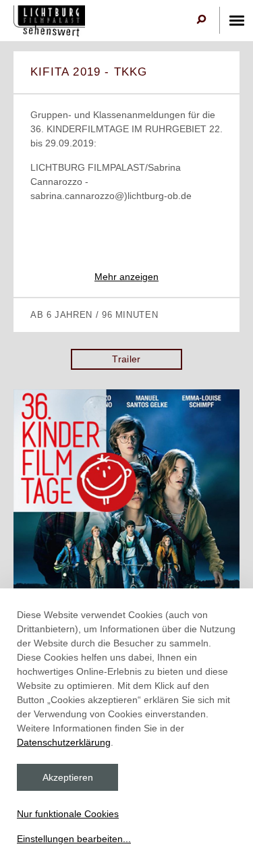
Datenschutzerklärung (64, 742)
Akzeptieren (68, 777)
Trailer (126, 359)
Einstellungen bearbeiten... (74, 838)
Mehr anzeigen (126, 276)
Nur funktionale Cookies (68, 813)
